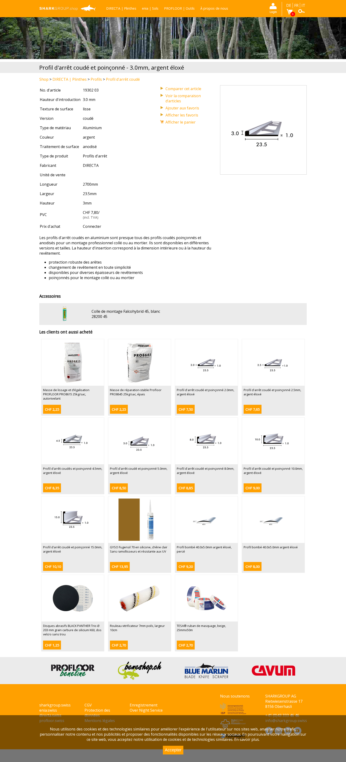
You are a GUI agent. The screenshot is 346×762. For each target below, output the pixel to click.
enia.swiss (48, 710)
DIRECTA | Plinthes (121, 8)
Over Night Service (146, 710)
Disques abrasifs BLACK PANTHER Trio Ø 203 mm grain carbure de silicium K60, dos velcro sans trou (72, 630)
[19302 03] (263, 171)
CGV (88, 705)
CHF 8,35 (52, 488)
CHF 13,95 (120, 566)
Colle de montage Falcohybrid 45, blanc (126, 311)
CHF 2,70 (119, 645)
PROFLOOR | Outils (179, 8)
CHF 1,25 (52, 645)
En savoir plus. (247, 739)
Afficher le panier (180, 122)
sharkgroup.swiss (55, 705)
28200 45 (99, 316)
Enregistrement (143, 705)
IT (303, 5)
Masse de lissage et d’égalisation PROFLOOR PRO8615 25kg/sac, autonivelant (66, 394)
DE (288, 5)
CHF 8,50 (119, 488)
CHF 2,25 (52, 409)
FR (296, 5)
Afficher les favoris (181, 115)
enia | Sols (150, 8)
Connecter (92, 226)
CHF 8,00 (252, 566)
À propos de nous (214, 8)
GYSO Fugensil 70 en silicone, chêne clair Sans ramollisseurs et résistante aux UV (138, 549)
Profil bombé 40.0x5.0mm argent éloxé (271, 547)
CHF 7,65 (252, 409)
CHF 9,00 (252, 488)
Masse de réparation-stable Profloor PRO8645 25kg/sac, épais (135, 392)
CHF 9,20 (186, 566)
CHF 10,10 (53, 566)
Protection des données (97, 713)
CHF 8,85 (186, 488)
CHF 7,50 (186, 409)
